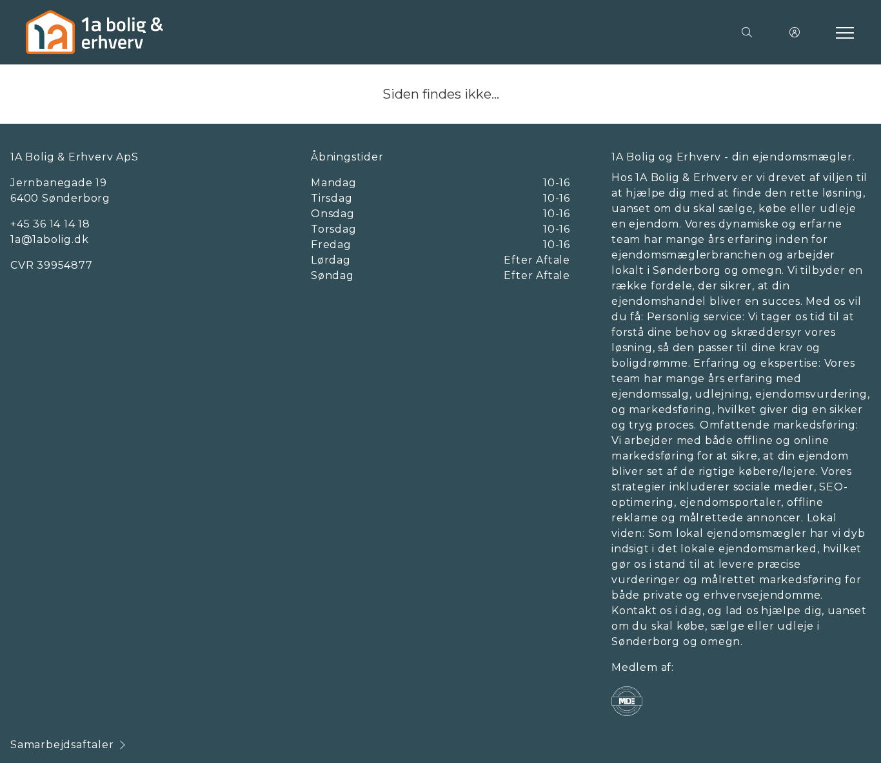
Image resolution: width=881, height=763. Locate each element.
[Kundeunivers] (794, 32)
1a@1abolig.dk (49, 239)
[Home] (233, 32)
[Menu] (842, 32)
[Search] (747, 32)
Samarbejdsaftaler (62, 745)
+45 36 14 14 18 (50, 224)
